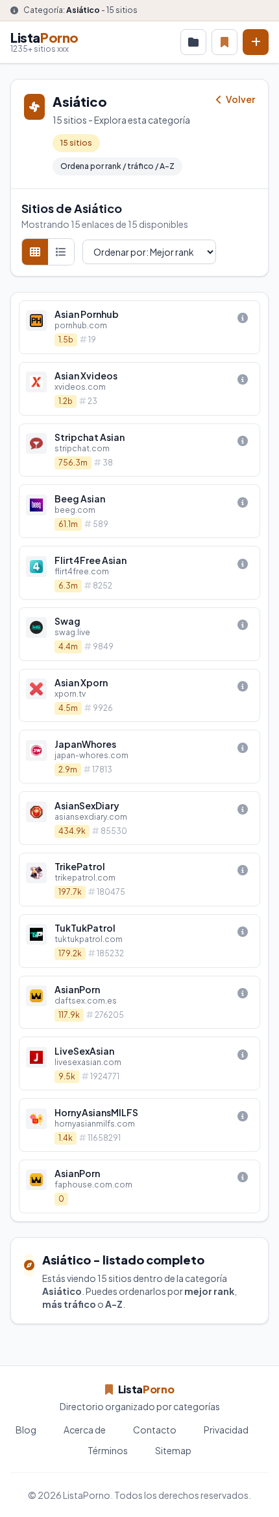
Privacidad (226, 1429)
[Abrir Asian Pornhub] (139, 327)
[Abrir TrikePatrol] (139, 879)
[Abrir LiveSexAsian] (139, 1063)
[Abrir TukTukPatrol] (139, 941)
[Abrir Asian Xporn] (139, 695)
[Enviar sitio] (256, 42)
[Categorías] (193, 42)
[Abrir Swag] (139, 634)
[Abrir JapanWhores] (139, 756)
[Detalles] (242, 318)
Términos (108, 1450)
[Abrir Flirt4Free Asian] (139, 572)
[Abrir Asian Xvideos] (139, 389)
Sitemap (173, 1450)
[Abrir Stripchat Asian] (139, 450)
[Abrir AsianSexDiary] (139, 818)
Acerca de (85, 1429)
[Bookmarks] (224, 42)
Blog (26, 1429)
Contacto (154, 1429)
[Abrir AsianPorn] (139, 1002)
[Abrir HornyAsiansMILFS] (139, 1125)
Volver (239, 99)
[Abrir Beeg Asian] (139, 511)
